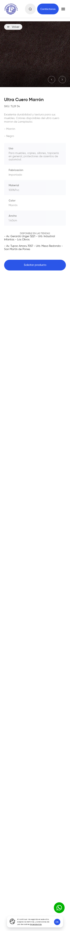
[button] (51, 79)
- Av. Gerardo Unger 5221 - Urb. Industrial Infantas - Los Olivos (29, 238)
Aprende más (36, 924)
